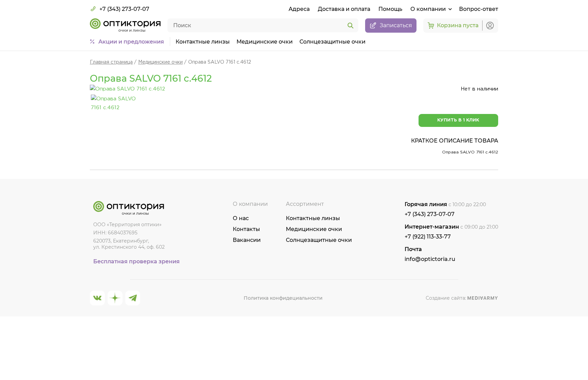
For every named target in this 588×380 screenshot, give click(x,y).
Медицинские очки (264, 41)
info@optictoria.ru (430, 259)
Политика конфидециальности (283, 298)
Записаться (396, 25)
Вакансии (247, 240)
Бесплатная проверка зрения (136, 261)
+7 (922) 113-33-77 (428, 236)
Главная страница (111, 62)
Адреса (299, 9)
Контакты (246, 229)
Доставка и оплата (344, 9)
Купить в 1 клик (458, 120)
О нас (241, 218)
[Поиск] (350, 25)
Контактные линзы (203, 41)
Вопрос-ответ (478, 9)
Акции (131, 41)
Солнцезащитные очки (332, 41)
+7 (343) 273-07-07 (124, 9)
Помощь (390, 9)
